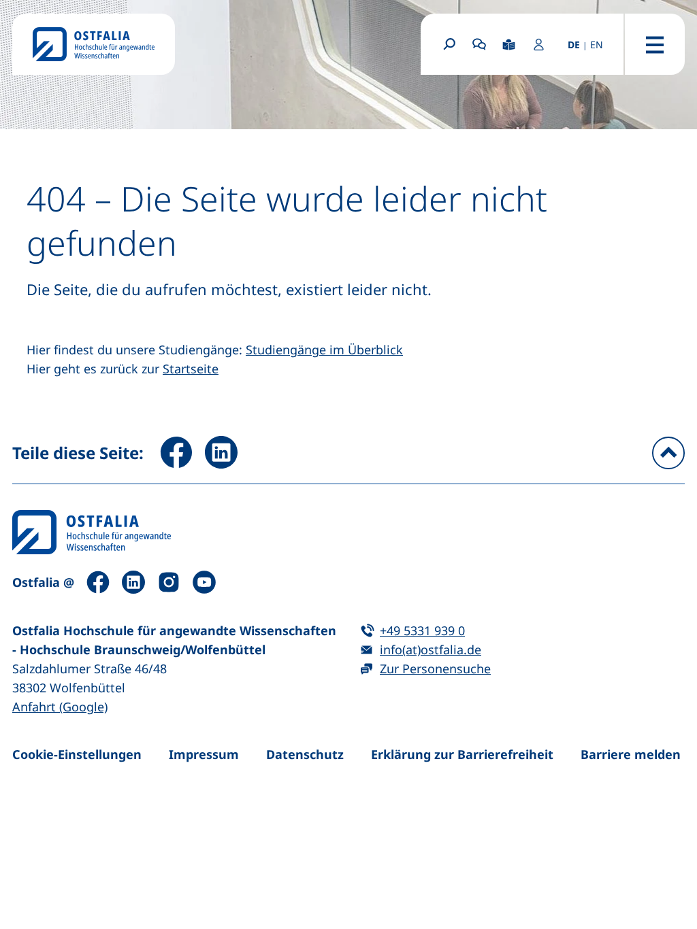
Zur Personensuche (435, 668)
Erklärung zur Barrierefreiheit (462, 754)
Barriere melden (631, 754)
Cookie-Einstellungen (77, 754)
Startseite (190, 368)
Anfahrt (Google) (60, 706)
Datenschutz (305, 754)
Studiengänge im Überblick (324, 349)
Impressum (204, 754)
